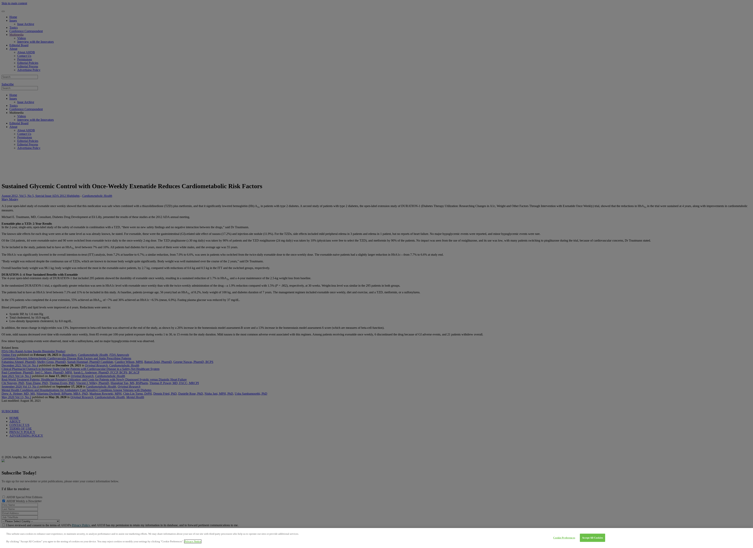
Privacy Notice (193, 541)
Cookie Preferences (564, 537)
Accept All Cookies (592, 537)
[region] (376, 538)
